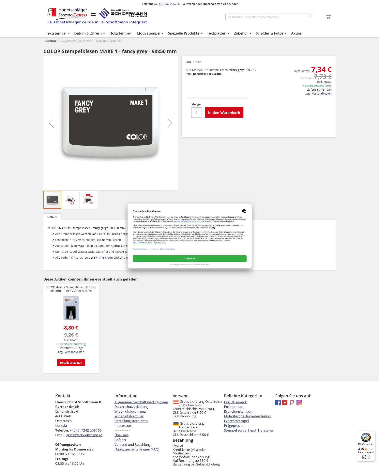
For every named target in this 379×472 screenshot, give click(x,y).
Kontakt (61, 425)
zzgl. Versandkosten (318, 93)
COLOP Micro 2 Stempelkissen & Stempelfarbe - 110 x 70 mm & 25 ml (71, 289)
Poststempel (233, 406)
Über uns (121, 435)
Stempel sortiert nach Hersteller (249, 430)
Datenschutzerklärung (131, 406)
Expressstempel (236, 421)
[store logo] (97, 16)
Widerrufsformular (129, 416)
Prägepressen (234, 425)
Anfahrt (120, 439)
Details (52, 217)
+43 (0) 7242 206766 (167, 4)
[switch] (366, 457)
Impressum (123, 425)
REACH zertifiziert (126, 251)
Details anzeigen (71, 362)
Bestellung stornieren (131, 421)
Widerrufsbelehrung (130, 411)
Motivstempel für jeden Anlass (247, 416)
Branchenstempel (237, 411)
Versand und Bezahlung (132, 444)
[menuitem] (56, 33)
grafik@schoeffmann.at (84, 435)
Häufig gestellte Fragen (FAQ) (136, 449)
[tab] (52, 217)
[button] (51, 123)
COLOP (101, 234)
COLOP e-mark (235, 402)
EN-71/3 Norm (103, 257)
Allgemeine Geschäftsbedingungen (141, 402)
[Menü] (372, 433)
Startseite (50, 40)
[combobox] (269, 17)
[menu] (189, 33)
